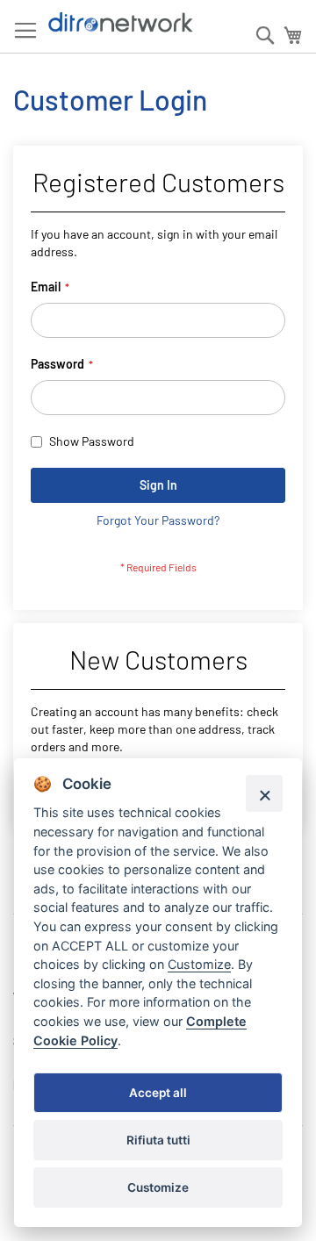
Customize (158, 1187)
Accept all (158, 1093)
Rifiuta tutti (158, 1140)
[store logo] (120, 22)
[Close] (264, 793)
